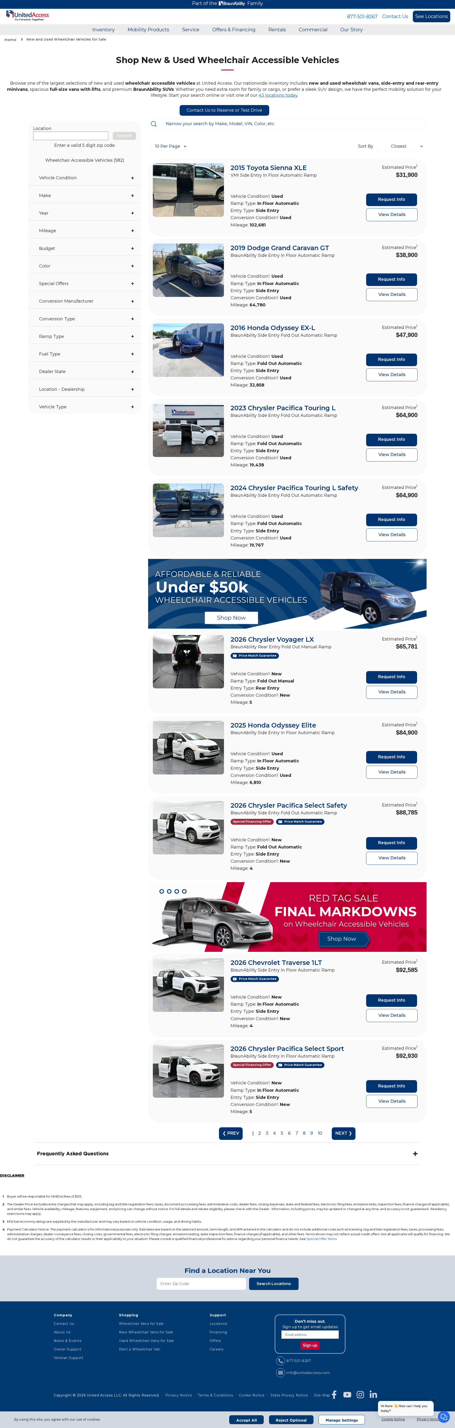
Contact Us (395, 16)
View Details (391, 214)
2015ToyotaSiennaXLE (269, 168)
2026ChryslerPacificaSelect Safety (289, 805)
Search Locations (274, 1283)
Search (124, 136)
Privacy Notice (429, 1419)
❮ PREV (231, 1133)
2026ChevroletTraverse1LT (276, 963)
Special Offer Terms (321, 1239)
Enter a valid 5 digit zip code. (84, 145)
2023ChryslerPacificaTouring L (283, 408)
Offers (215, 1341)
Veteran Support (68, 1358)
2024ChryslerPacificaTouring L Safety (294, 488)
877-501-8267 (362, 16)
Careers (216, 1349)
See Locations (431, 16)
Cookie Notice (393, 1419)
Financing (218, 1332)
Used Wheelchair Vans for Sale (146, 1341)
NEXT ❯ (343, 1133)
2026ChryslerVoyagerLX (272, 639)
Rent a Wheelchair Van (139, 1349)
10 (320, 1133)
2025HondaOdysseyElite (273, 725)
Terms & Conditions (215, 1395)
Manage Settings (342, 1420)
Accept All (246, 1420)
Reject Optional (291, 1420)
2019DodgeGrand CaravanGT (280, 248)
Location (42, 128)
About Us (62, 1332)
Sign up (310, 1345)
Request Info (391, 200)
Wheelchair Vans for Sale (141, 1324)
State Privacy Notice (289, 1395)
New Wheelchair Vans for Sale (146, 1332)
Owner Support (67, 1349)
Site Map (322, 1395)
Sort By (365, 146)
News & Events (67, 1341)
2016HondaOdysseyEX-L (273, 328)
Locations (218, 1324)
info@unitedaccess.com (308, 1373)
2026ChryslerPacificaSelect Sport (287, 1049)
